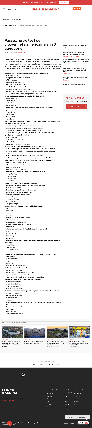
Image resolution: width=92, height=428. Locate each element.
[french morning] (46, 9)
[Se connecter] (71, 8)
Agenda (71, 339)
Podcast (66, 80)
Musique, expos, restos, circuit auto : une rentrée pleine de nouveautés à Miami (75, 69)
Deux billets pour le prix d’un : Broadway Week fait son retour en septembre (79, 343)
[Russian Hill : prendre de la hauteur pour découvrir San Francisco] (57, 332)
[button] (67, 8)
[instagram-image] (7, 375)
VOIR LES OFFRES (64, 2)
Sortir (65, 49)
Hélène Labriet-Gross (52, 346)
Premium (77, 8)
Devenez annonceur (8, 400)
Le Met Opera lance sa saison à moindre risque (75, 46)
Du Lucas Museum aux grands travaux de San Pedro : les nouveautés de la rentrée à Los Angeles (76, 61)
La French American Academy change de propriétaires (33, 342)
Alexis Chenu (5, 348)
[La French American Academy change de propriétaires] (34, 332)
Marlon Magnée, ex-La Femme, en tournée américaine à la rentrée (73, 53)
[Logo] (23, 391)
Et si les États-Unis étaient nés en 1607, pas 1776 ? (75, 78)
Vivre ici (4, 25)
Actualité (67, 65)
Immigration (12, 25)
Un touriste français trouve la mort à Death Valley (75, 85)
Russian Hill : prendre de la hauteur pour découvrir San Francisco (55, 343)
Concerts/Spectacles (71, 56)
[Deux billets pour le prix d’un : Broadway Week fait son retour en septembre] (79, 332)
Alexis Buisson (73, 346)
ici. (30, 71)
